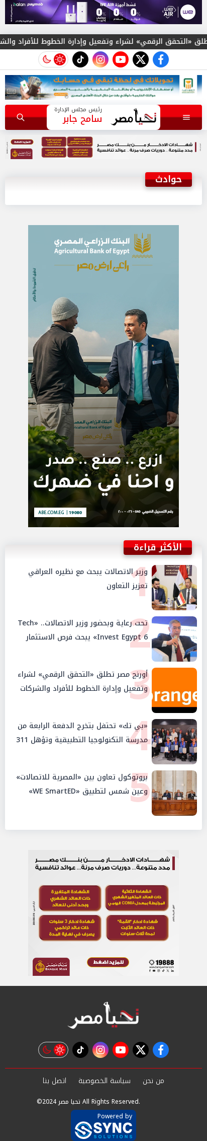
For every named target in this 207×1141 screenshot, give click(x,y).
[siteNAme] (133, 117)
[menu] (186, 117)
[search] (20, 117)
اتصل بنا (54, 1081)
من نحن (153, 1081)
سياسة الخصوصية (104, 1081)
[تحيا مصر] (103, 1016)
